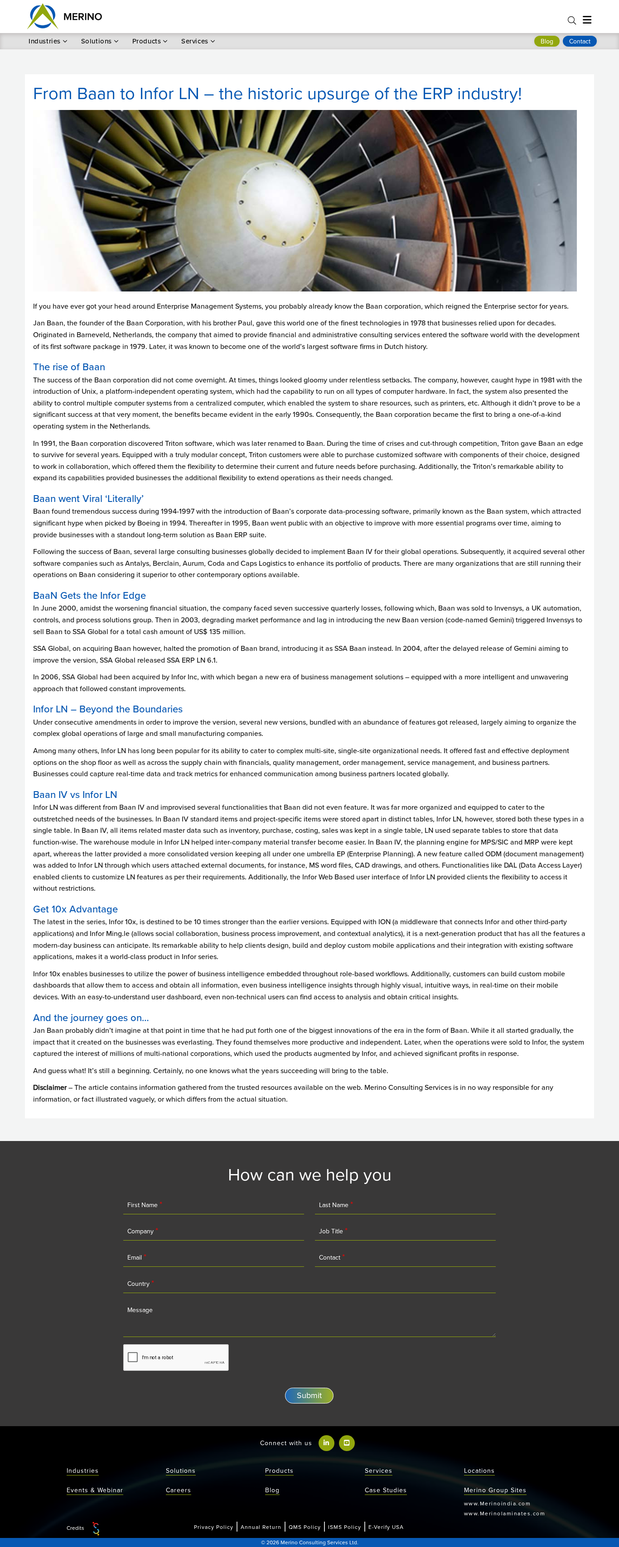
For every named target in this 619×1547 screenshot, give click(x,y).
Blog (272, 1489)
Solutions (96, 41)
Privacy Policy (213, 1527)
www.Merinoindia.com (497, 1503)
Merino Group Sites (495, 1489)
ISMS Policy (344, 1527)
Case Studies (386, 1489)
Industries (45, 41)
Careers (178, 1489)
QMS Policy (305, 1527)
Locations (479, 1470)
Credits (76, 1528)
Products (146, 41)
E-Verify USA (386, 1527)
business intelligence (231, 974)
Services (194, 41)
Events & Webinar (95, 1489)
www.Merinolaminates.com (505, 1513)
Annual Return (261, 1527)
